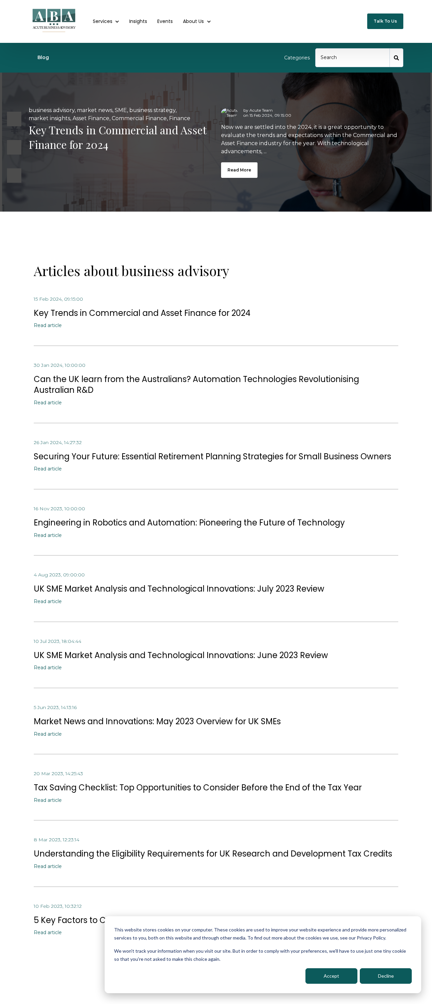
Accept (331, 976)
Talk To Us (385, 21)
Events (165, 21)
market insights (49, 118)
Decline (386, 976)
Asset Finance (91, 118)
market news (94, 110)
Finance (179, 118)
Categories (297, 58)
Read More (239, 169)
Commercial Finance (139, 118)
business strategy (152, 110)
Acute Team (261, 110)
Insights (138, 21)
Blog (43, 57)
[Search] (396, 57)
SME (121, 110)
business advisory (52, 110)
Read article (48, 325)
